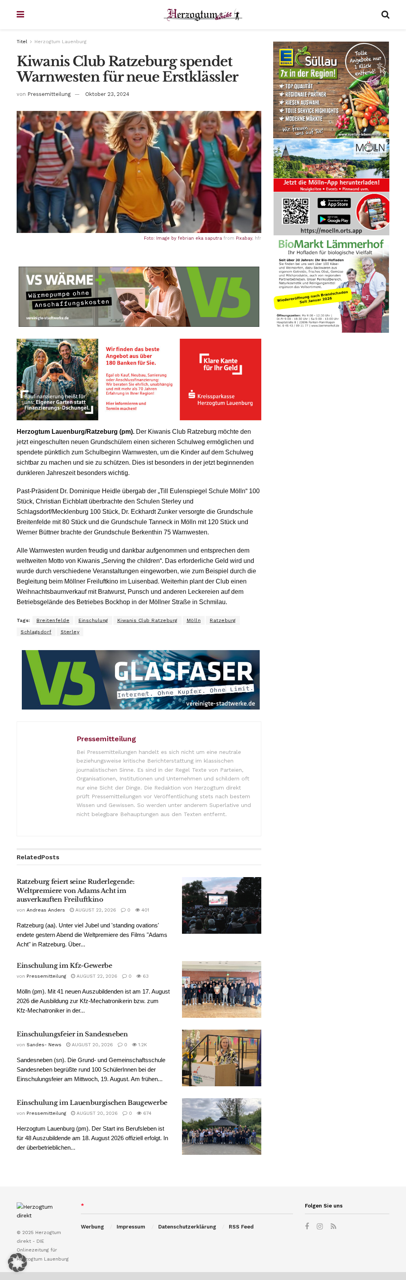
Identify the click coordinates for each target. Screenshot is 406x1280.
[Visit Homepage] (203, 15)
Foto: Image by (161, 238)
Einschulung (93, 620)
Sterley (70, 632)
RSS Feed (241, 1227)
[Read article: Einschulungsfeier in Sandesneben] (221, 1058)
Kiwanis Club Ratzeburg (147, 620)
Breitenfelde (52, 620)
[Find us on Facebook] (307, 1226)
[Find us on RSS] (333, 1226)
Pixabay (244, 238)
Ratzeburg (223, 620)
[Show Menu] (20, 14)
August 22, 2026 (95, 910)
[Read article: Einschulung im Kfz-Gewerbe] (221, 989)
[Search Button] (385, 14)
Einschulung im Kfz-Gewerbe (64, 965)
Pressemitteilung (49, 94)
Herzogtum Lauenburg (60, 41)
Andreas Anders (46, 910)
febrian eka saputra (200, 238)
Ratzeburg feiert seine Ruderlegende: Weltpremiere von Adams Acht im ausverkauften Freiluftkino (75, 890)
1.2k (142, 1044)
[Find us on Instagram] (320, 1226)
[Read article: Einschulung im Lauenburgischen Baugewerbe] (221, 1126)
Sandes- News (44, 1044)
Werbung (92, 1227)
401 (144, 910)
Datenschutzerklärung (187, 1227)
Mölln (194, 620)
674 (146, 1113)
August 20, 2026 (91, 1044)
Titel (22, 41)
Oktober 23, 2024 (107, 94)
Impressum (131, 1227)
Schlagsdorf (36, 632)
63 (145, 976)
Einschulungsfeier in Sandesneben (72, 1034)
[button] (17, 1262)
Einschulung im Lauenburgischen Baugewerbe (92, 1102)
